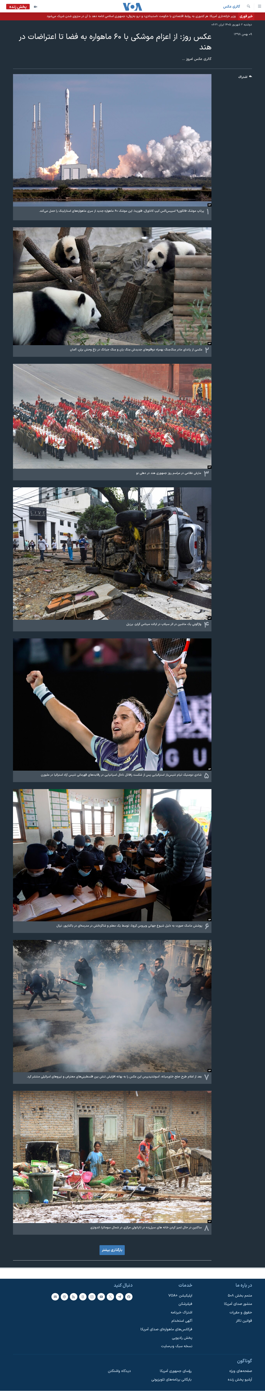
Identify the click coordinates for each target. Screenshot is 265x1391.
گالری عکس (231, 6)
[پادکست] (64, 1296)
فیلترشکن (185, 1304)
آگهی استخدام (181, 1321)
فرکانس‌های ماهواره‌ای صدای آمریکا (166, 1329)
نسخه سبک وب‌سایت (176, 1346)
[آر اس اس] (73, 1296)
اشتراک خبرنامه (181, 1312)
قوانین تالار (244, 1321)
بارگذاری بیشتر (112, 1250)
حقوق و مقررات (240, 1312)
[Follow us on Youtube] (101, 1296)
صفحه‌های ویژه (240, 1371)
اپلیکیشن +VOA (180, 1295)
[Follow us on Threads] (83, 1296)
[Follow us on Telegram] (119, 1296)
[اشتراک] (55, 1296)
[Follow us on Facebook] (128, 1296)
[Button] (245, 78)
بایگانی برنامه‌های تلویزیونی (171, 1379)
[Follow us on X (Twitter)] (110, 1296)
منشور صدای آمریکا (238, 1304)
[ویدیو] (35, 7)
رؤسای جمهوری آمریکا (175, 1371)
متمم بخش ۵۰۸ (240, 1295)
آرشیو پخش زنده (240, 1379)
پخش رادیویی (182, 1337)
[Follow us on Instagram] (92, 1296)
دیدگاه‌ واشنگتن (119, 1371)
